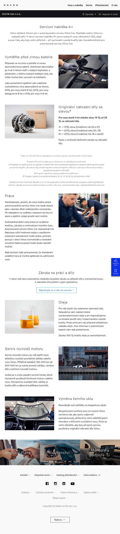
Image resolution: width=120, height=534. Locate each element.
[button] (88, 14)
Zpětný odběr (90, 492)
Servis (89, 5)
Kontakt (115, 273)
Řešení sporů (59, 498)
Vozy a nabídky (75, 5)
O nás (115, 5)
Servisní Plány (19, 452)
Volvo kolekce (90, 475)
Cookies (25, 492)
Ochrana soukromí (45, 492)
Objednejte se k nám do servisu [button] (56, 290)
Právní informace (68, 492)
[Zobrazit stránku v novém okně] (47, 484)
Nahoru (58, 519)
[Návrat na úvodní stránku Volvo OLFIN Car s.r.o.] (10, 5)
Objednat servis (116, 264)
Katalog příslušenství (66, 475)
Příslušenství (102, 5)
